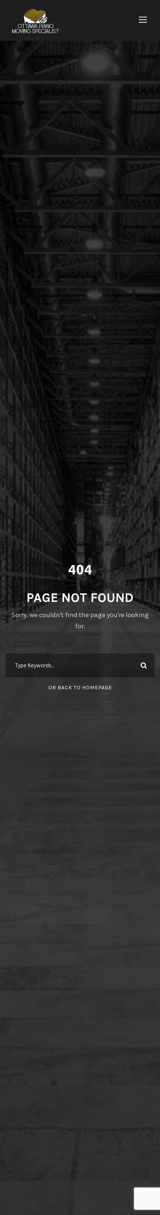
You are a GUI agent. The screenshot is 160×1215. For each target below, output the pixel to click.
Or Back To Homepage (80, 687)
